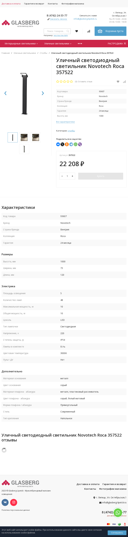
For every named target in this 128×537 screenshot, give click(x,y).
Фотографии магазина (73, 3)
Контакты (53, 3)
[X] (62, 144)
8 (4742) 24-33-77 (57, 15)
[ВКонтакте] (58, 144)
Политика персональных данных (16, 510)
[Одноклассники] (67, 144)
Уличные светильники (57, 43)
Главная (6, 53)
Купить (100, 176)
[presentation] (5, 93)
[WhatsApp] (75, 144)
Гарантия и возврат (34, 3)
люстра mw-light (61, 35)
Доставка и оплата (87, 484)
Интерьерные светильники (20, 43)
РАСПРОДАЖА (115, 43)
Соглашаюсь (117, 532)
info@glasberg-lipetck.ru (85, 18)
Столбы (43, 53)
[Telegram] (71, 144)
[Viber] (80, 144)
